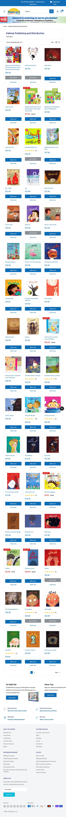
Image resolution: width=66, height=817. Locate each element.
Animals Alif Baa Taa (30, 147)
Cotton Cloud (9, 224)
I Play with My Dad (30, 415)
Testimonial (6, 738)
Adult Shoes (48, 65)
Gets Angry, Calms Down (51, 262)
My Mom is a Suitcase (50, 650)
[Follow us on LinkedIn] (24, 806)
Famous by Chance (10, 262)
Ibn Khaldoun (28, 455)
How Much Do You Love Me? (52, 375)
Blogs (5, 746)
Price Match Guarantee (43, 767)
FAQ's (37, 735)
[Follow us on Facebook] (4, 806)
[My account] (58, 11)
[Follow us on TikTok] (21, 806)
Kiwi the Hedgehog (50, 492)
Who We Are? (7, 732)
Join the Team (7, 741)
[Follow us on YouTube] (17, 806)
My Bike (7, 568)
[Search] (51, 11)
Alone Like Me (9, 107)
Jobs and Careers (30, 492)
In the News (6, 735)
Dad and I (27, 224)
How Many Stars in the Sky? (32, 375)
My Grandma (28, 609)
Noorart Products (8, 744)
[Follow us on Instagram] (11, 806)
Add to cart (53, 78)
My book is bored (29, 568)
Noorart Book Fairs (9, 767)
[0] (61, 11)
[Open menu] (4, 11)
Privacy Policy (40, 769)
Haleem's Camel (9, 337)
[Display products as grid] (56, 42)
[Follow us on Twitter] (8, 806)
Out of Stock (13, 77)
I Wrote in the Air (10, 455)
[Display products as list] (59, 42)
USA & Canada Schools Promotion (46, 761)
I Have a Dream (9, 415)
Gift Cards (39, 746)
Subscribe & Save (56, 3)
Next (56, 672)
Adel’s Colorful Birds (30, 65)
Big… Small (8, 188)
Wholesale (6, 764)
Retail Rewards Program (10, 758)
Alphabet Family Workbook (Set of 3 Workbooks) (52, 108)
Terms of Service (41, 772)
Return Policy (40, 755)
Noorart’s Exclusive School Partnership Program (15, 770)
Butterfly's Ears (49, 188)
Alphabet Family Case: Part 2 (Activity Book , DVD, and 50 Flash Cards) (33, 109)
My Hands (8, 650)
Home (5, 26)
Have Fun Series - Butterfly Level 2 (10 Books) (12, 376)
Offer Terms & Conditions (43, 764)
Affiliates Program (8, 755)
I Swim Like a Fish (49, 415)
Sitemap (38, 738)
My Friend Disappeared (11, 609)
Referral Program (8, 761)
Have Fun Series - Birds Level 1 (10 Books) (51, 338)
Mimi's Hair (48, 532)
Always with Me (9, 147)
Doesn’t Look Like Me (50, 224)
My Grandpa (48, 609)
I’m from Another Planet (12, 492)
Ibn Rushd (47, 455)
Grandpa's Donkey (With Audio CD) (31, 299)
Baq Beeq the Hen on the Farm (51, 148)
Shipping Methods (41, 758)
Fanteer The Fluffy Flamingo (33, 262)
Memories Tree (29, 532)
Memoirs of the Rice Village (13, 532)
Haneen (27, 337)
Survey (38, 741)
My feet (47, 568)
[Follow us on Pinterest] (14, 806)
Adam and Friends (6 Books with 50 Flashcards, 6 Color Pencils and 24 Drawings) (12, 67)
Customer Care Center (43, 732)
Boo (26, 188)
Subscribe (9, 794)
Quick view (13, 82)
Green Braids (48, 298)
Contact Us (39, 744)
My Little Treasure (30, 650)
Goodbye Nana (9, 298)
